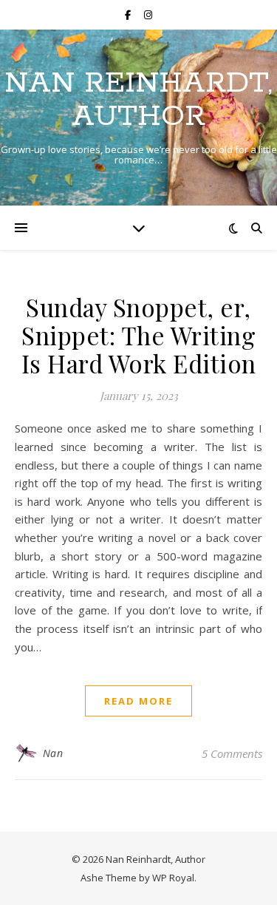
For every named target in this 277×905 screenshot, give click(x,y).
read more (138, 701)
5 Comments (232, 753)
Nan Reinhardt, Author (138, 100)
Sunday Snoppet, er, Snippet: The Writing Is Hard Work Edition (138, 335)
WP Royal (173, 877)
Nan (53, 753)
